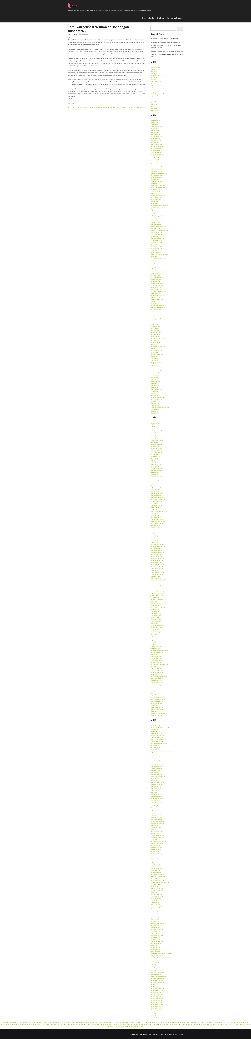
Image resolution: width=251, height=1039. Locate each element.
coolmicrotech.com (156, 670)
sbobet (219, 1024)
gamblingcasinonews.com (158, 158)
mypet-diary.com (156, 268)
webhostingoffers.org (157, 490)
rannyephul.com (156, 281)
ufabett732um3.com (157, 599)
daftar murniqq (20, 1024)
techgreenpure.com (157, 497)
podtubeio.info (155, 352)
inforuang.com (155, 260)
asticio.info (154, 916)
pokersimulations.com (157, 544)
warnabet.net (155, 385)
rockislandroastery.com (158, 699)
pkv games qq (117, 1024)
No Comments (83, 34)
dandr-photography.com (158, 295)
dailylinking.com (155, 472)
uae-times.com (155, 120)
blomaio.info (154, 348)
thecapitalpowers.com (157, 978)
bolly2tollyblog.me (156, 389)
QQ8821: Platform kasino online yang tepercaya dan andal (87, 107)
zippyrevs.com (155, 168)
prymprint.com (155, 925)
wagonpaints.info (156, 603)
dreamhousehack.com (157, 672)
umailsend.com (155, 778)
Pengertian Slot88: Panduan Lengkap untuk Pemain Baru (167, 55)
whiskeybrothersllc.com (158, 1016)
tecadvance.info (155, 326)
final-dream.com (156, 613)
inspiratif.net (154, 124)
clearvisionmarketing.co (158, 607)
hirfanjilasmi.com (156, 937)
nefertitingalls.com (156, 448)
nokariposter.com (156, 213)
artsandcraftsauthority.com (159, 713)
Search (153, 26)
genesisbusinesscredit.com (159, 258)
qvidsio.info (154, 356)
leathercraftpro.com (157, 941)
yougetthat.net (155, 794)
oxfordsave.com (155, 800)
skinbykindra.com (156, 692)
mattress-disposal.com (158, 880)
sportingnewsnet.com (157, 835)
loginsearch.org (155, 366)
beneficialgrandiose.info (158, 346)
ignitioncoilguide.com (157, 707)
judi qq (153, 69)
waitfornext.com (155, 605)
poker (152, 89)
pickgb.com (154, 892)
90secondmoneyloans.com (159, 511)
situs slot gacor (113, 1022)
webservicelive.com (157, 715)
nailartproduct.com (156, 505)
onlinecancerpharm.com (158, 876)
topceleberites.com (156, 554)
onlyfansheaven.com (157, 248)
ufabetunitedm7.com (157, 1002)
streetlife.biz (154, 377)
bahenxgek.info (155, 747)
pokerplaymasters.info (157, 739)
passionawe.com (156, 951)
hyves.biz (153, 379)
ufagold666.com (156, 635)
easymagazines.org (157, 935)
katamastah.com (156, 910)
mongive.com (155, 203)
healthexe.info (155, 323)
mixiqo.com (154, 945)
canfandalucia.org (156, 658)
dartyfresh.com (155, 466)
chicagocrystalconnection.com (160, 407)
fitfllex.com (154, 256)
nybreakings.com (156, 662)
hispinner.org (155, 209)
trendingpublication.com (158, 988)
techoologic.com (156, 648)
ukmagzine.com (155, 770)
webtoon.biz (154, 829)
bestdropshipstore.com (158, 499)
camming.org (155, 435)
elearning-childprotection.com (160, 230)
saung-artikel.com (156, 804)
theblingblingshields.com (158, 841)
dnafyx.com (154, 474)
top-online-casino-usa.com (159, 187)
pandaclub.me (155, 391)
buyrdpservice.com (156, 788)
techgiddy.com (155, 753)
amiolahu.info (155, 330)
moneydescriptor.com (157, 821)
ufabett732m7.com (156, 627)
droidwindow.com (156, 631)
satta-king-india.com (157, 519)
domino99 (154, 104)
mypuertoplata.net (156, 144)
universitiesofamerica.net (158, 160)
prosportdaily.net (156, 619)
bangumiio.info (155, 342)
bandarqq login (48, 1024)
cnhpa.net (154, 900)
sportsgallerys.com (156, 847)
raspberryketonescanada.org (159, 650)
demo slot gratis (155, 95)
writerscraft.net (155, 228)
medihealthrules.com (157, 652)
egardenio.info (155, 918)
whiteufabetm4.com (157, 574)
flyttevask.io (154, 393)
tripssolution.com (156, 517)
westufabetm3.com (156, 1014)
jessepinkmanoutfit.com (158, 776)
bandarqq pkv (138, 1026)
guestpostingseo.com (157, 735)
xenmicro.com (155, 462)
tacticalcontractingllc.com (158, 976)
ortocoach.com (155, 949)
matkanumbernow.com (158, 170)
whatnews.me (155, 611)
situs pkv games (239, 1022)
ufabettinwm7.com (156, 996)
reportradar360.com (157, 283)
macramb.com (155, 266)
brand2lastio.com (156, 236)
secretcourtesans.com (157, 429)
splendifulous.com (156, 550)
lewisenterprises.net (157, 468)
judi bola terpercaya (228, 1024)
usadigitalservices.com (158, 238)
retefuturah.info (155, 590)
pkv (152, 83)
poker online (80, 1024)
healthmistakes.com (157, 894)
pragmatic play (155, 1022)
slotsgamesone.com (157, 181)
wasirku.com (154, 311)
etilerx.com (154, 582)
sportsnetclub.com (156, 796)
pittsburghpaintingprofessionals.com (162, 953)
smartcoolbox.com (156, 969)
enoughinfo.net (155, 381)
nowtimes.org (155, 372)
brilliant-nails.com (156, 293)
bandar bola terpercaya (158, 75)
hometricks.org (155, 939)
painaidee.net (155, 825)
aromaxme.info (155, 336)
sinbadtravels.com (156, 768)
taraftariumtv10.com (157, 287)
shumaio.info (154, 358)
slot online (154, 73)
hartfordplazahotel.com (158, 397)
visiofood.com (155, 629)
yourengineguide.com (157, 660)
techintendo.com (156, 495)
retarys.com (154, 780)
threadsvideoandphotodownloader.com (163, 751)
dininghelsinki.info (156, 578)
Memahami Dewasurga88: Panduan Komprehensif (166, 42)
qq (151, 106)
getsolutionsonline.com (158, 207)
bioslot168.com (155, 711)
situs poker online (156, 81)
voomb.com (154, 861)
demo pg (153, 101)
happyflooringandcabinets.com (160, 882)
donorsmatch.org (156, 370)
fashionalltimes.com (157, 678)
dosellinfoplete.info (156, 350)
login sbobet (212, 1024)
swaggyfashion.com (157, 285)
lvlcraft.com (154, 509)
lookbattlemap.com (156, 786)
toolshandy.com (155, 275)
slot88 (135, 1022)
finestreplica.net (155, 584)
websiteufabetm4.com (157, 572)
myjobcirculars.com (156, 171)
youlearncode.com (156, 482)
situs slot (153, 87)
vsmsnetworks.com (156, 126)
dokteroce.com (155, 297)
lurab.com (154, 705)
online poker (154, 110)
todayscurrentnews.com (158, 982)
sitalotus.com (155, 902)
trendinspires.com (156, 279)
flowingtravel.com (156, 191)
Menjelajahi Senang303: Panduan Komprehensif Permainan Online (166, 46)
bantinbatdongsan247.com (159, 743)
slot (73, 103)
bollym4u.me (154, 387)
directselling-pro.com (157, 701)
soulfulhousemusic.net (157, 972)
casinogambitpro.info (157, 737)
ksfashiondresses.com (157, 896)
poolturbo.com (155, 315)
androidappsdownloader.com (159, 219)
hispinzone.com (155, 183)
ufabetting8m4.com (156, 556)
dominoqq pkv (27, 1022)
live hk (152, 99)
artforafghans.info (156, 319)
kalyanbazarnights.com (158, 185)
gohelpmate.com (156, 224)
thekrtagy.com (155, 666)
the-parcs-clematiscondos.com (160, 727)
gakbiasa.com (155, 403)
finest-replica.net (156, 615)
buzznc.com (154, 688)
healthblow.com (155, 222)
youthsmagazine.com (157, 823)
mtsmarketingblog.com (158, 307)
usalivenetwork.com (157, 755)
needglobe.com (155, 947)
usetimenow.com (156, 221)
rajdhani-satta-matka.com (158, 226)
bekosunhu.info (155, 344)
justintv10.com (155, 301)
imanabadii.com (155, 409)
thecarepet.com (155, 731)
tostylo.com (154, 792)
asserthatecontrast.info (158, 338)
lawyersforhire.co (156, 816)
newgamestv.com (156, 845)
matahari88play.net (156, 819)
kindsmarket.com (156, 262)
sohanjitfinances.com (157, 971)
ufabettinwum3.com (157, 998)
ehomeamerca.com (157, 493)
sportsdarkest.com (156, 827)
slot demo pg (161, 93)
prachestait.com (155, 317)
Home (144, 18)
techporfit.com (155, 132)
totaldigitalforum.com (157, 680)
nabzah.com (154, 201)
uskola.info (154, 601)
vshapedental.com (156, 656)
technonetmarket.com (157, 595)
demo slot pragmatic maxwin (170, 1022)
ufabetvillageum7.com (157, 564)
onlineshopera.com (156, 464)
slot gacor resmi (196, 1022)
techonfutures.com (156, 646)
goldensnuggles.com (157, 784)
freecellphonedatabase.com (159, 761)
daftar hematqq (31, 1024)
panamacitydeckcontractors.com (161, 272)
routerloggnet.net (156, 177)
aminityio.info (155, 328)
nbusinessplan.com (156, 136)
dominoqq (154, 77)
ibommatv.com (155, 130)
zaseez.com (154, 442)
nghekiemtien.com (156, 309)
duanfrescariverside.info (158, 580)
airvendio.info (155, 321)
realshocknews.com (157, 890)
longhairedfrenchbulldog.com (160, 814)
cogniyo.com (154, 933)
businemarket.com (156, 817)
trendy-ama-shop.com (157, 625)
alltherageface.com (156, 694)
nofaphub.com (155, 446)
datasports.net (155, 851)
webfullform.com (156, 152)
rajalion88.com (155, 437)
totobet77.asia (155, 984)
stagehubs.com (155, 423)
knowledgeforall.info (157, 234)
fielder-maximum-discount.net (160, 254)
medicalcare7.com (156, 197)
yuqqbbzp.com (155, 525)
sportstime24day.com (157, 837)
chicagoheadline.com (157, 433)
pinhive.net (154, 383)
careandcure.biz (156, 931)
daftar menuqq (10, 1024)
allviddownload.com (157, 154)
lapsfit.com (154, 539)
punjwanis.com (155, 725)
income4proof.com (156, 452)
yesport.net (154, 790)
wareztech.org (155, 772)
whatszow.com (155, 491)
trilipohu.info (154, 411)
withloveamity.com (156, 480)
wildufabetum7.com (157, 1018)
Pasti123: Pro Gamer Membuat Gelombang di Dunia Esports (126, 107)
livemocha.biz (155, 376)
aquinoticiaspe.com (156, 812)
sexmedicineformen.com (158, 963)
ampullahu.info (155, 334)
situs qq (153, 85)
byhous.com (154, 395)
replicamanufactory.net (158, 546)
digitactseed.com (156, 507)
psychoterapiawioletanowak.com (161, 957)
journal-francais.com (157, 299)
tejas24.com (154, 313)
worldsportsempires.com (158, 906)
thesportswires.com (157, 831)
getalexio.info (155, 921)
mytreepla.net (155, 542)
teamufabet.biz (155, 150)
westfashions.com (156, 273)
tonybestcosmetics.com (158, 686)
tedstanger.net (155, 597)
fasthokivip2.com (156, 806)
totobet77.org (155, 986)
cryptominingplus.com (157, 810)
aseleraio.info (155, 914)
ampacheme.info (156, 332)
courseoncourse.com (157, 741)
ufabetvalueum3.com (157, 560)
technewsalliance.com (157, 593)
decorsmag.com (156, 156)
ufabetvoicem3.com (157, 566)
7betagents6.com (156, 527)
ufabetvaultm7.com (156, 562)
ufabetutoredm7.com (157, 1008)
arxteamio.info (155, 919)
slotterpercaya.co (156, 967)
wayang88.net (155, 570)
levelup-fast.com (156, 541)
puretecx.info (155, 325)
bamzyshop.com (156, 643)
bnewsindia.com (156, 639)
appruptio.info (155, 413)
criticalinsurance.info (157, 211)
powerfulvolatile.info (157, 354)
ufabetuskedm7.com (157, 1004)
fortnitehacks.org (156, 364)
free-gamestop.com (157, 766)
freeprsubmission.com (157, 633)
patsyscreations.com (157, 450)
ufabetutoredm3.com (157, 1006)
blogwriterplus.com (156, 733)
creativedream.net (156, 242)
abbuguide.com (155, 486)
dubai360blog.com (156, 868)
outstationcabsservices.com (159, 664)
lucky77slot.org (155, 870)
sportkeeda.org (155, 927)
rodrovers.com (155, 515)
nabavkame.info (155, 401)
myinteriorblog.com (156, 637)
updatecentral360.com (157, 908)
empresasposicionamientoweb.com (161, 684)
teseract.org (154, 623)
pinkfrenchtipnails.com (157, 843)
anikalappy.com (155, 576)
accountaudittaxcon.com (158, 923)
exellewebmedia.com (157, 764)
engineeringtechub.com (158, 855)
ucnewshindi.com (156, 759)
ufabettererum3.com (157, 990)
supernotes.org (155, 904)
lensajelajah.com (156, 456)
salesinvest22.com (156, 621)
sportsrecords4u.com (157, 552)
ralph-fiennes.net (156, 252)
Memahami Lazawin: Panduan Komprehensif (164, 38)
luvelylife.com (155, 264)
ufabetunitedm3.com (157, 1000)
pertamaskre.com (156, 749)
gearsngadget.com (156, 535)
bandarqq (153, 93)
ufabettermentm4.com (157, 992)
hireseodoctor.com (156, 537)
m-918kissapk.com (156, 399)
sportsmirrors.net (156, 849)
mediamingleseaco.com (158, 305)
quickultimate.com (156, 959)
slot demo (205, 1022)
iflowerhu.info (155, 405)
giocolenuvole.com (156, 476)
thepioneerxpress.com (157, 146)
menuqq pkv (4, 1022)
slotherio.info (154, 360)
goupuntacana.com (156, 438)
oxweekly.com (155, 270)
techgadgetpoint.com (157, 863)
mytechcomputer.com (157, 709)
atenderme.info (155, 340)
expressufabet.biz (156, 142)
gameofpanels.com (156, 217)
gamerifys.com (155, 122)
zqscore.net (154, 912)
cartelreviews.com (156, 501)
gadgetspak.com (156, 533)
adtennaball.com (156, 199)
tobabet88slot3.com (157, 980)
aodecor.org (154, 368)
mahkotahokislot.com (157, 874)
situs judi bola (240, 1024)
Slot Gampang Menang (174, 18)
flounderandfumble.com (158, 586)
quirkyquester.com (156, 961)
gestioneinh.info (155, 617)
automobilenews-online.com (159, 676)
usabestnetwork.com (157, 774)
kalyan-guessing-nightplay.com (160, 215)
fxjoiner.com (154, 690)
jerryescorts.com (156, 857)
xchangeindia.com (156, 668)
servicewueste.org (156, 166)
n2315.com (154, 244)
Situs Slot (151, 18)
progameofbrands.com (158, 162)
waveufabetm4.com (157, 568)
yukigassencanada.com (158, 521)
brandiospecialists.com (158, 195)
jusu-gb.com (154, 729)
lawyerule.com (155, 303)
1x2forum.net (155, 425)
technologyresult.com (157, 488)
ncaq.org (153, 460)
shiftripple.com (155, 965)
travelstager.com (156, 277)
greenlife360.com (156, 138)
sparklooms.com (156, 974)
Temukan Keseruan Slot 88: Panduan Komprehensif (167, 51)
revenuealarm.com (156, 703)
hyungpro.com (155, 833)
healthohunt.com (156, 588)
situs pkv (153, 91)
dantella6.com (155, 179)
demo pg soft (90, 1022)
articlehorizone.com (157, 523)
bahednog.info (155, 745)
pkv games (154, 71)
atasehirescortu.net (156, 853)
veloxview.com (155, 1012)
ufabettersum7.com (157, 994)
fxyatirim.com (155, 484)
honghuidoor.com (156, 189)
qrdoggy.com (155, 886)
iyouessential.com (156, 478)
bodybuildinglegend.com (158, 291)
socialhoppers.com (156, 240)
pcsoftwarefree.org (156, 470)
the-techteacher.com (157, 674)
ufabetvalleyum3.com (157, 1010)
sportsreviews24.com (157, 867)
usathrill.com (154, 654)
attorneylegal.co (155, 859)
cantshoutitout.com (156, 140)
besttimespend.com (157, 929)
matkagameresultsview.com (159, 205)
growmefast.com (156, 872)
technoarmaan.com (157, 682)
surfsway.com (155, 503)
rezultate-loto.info (156, 548)
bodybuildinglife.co (156, 884)
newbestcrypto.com (157, 798)
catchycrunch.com (156, 444)
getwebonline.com (156, 246)
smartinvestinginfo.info (157, 592)
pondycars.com (155, 645)
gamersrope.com (156, 763)
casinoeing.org (155, 374)
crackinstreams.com (157, 531)
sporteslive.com (155, 839)
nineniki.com (154, 193)
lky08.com (154, 250)
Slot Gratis (160, 18)
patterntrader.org (156, 898)
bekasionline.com (156, 134)
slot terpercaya (155, 67)
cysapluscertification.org (158, 362)
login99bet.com (155, 427)
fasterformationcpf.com (158, 782)
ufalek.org (154, 878)
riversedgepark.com (157, 440)
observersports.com (157, 808)
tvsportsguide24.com (157, 865)
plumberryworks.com (157, 955)
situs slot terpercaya (78, 1022)
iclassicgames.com (156, 802)
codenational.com (156, 696)
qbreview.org (154, 164)
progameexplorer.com (157, 697)
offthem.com (154, 128)
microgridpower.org (156, 943)
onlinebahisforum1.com (158, 431)
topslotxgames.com (157, 175)
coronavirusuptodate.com (158, 529)
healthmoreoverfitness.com (159, 173)
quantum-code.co (156, 609)
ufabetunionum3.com (157, 558)
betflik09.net (154, 458)
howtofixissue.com (156, 148)
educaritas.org (155, 454)
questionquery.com (156, 289)
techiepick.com (155, 641)
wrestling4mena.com (157, 232)
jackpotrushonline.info (157, 757)
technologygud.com (157, 888)
